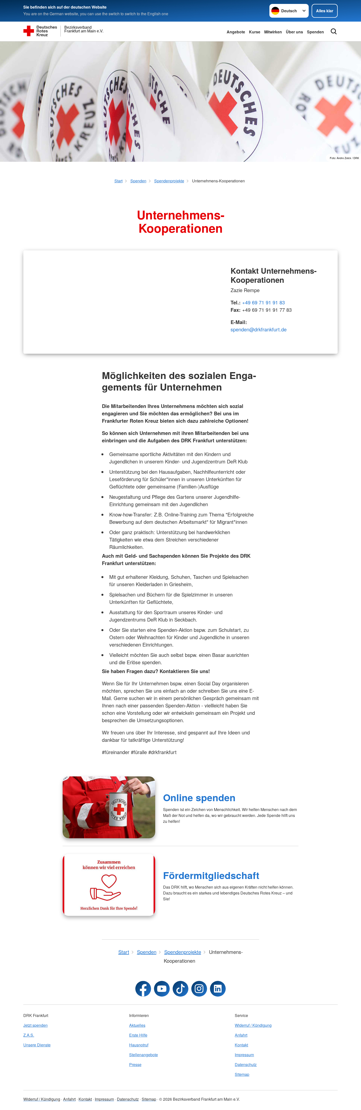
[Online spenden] (109, 807)
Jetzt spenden (35, 1025)
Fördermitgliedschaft (211, 875)
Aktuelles (137, 1025)
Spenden (315, 32)
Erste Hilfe (138, 1035)
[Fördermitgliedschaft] (109, 885)
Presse (135, 1064)
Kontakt (241, 1045)
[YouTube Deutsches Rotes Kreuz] (162, 989)
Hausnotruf (138, 1045)
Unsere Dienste (37, 1045)
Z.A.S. (28, 1035)
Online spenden (199, 797)
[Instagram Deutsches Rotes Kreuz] (199, 989)
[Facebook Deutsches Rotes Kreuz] (143, 989)
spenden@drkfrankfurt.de (259, 329)
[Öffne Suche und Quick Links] (334, 31)
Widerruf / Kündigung (253, 1025)
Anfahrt (241, 1035)
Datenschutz (246, 1064)
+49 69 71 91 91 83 (263, 302)
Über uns (294, 32)
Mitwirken (273, 32)
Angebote (236, 32)
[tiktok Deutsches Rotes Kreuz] (180, 989)
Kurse (254, 32)
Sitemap (242, 1074)
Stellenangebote (143, 1054)
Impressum (244, 1054)
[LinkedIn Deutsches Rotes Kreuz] (218, 989)
